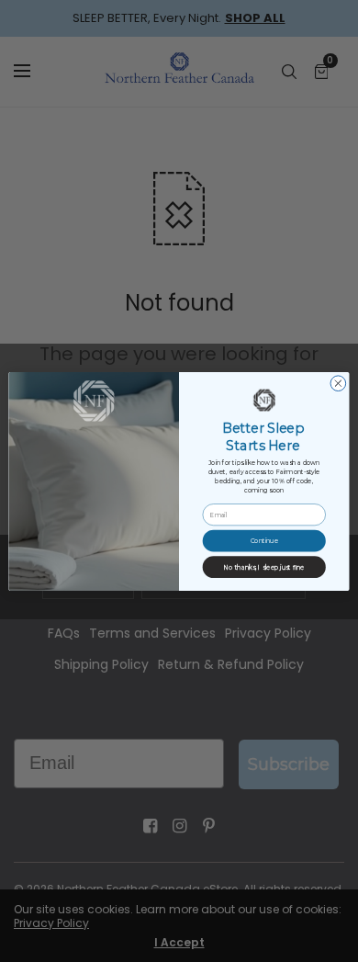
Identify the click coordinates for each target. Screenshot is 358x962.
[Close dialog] (338, 382)
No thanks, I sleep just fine (264, 566)
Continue (264, 541)
